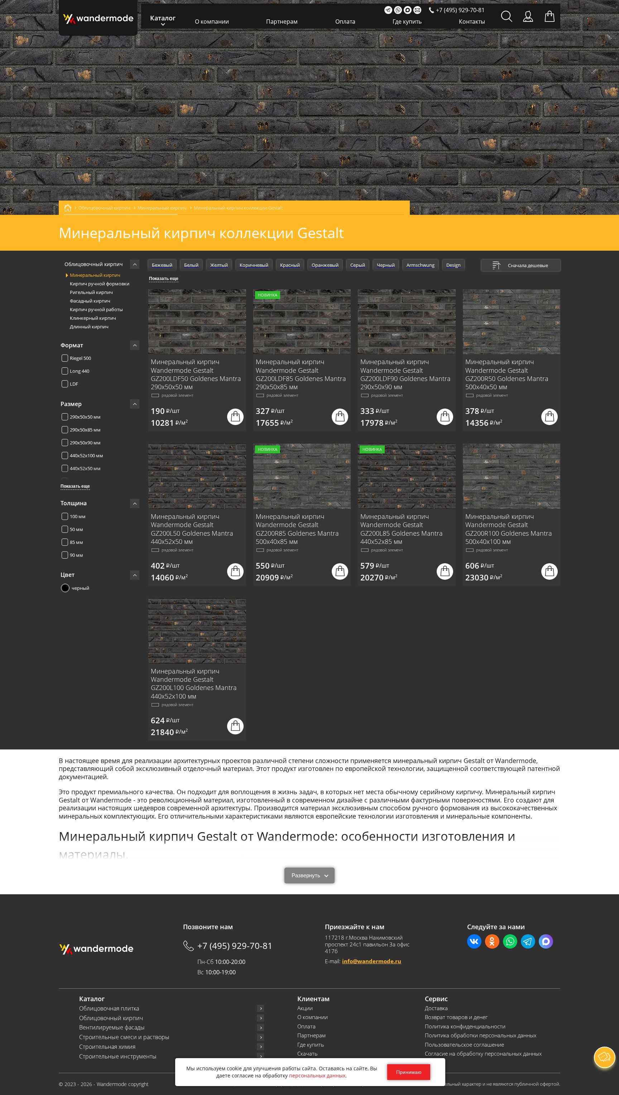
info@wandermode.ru (371, 961)
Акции (305, 1008)
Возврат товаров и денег (456, 1017)
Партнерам (282, 21)
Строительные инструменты (118, 1056)
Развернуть (306, 875)
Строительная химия (107, 1047)
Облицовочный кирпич (111, 1018)
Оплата (345, 21)
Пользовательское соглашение (464, 1044)
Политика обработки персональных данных (480, 1035)
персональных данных (317, 1075)
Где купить (407, 21)
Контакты (472, 21)
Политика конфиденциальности (465, 1026)
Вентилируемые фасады (112, 1027)
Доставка (436, 1008)
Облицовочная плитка (109, 1008)
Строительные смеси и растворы (124, 1037)
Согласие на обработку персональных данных (483, 1053)
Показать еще (75, 486)
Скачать (307, 1053)
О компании (212, 21)
